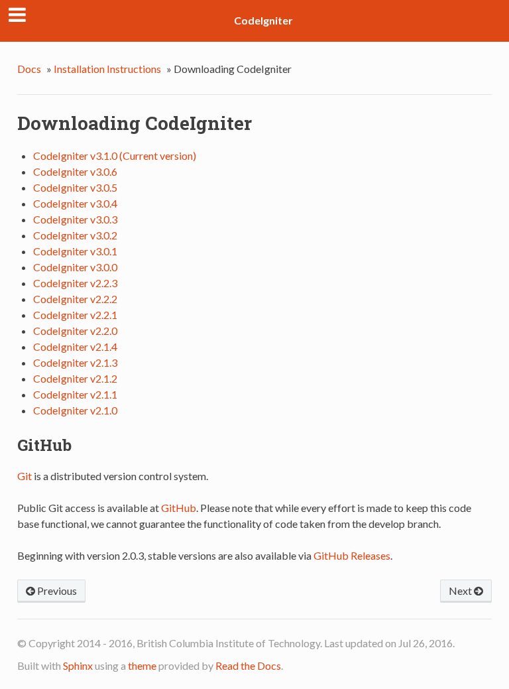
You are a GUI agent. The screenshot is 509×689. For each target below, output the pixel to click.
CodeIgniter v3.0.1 (75, 251)
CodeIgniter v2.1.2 (75, 378)
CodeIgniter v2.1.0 (75, 410)
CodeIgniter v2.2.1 (75, 314)
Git (24, 476)
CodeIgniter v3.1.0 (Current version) (114, 155)
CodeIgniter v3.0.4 (75, 203)
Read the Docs (248, 665)
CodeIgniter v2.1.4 (75, 346)
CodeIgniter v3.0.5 (75, 187)
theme (142, 665)
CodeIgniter (263, 20)
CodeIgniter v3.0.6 (75, 171)
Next (461, 590)
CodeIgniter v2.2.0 (75, 330)
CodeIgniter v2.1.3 (75, 362)
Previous (56, 590)
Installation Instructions (107, 68)
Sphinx (78, 665)
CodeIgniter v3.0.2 (75, 235)
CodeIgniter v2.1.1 (75, 394)
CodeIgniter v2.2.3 (75, 283)
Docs (29, 68)
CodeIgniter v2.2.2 (75, 298)
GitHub (178, 507)
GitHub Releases (351, 555)
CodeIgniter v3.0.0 (75, 267)
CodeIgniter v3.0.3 (75, 219)
